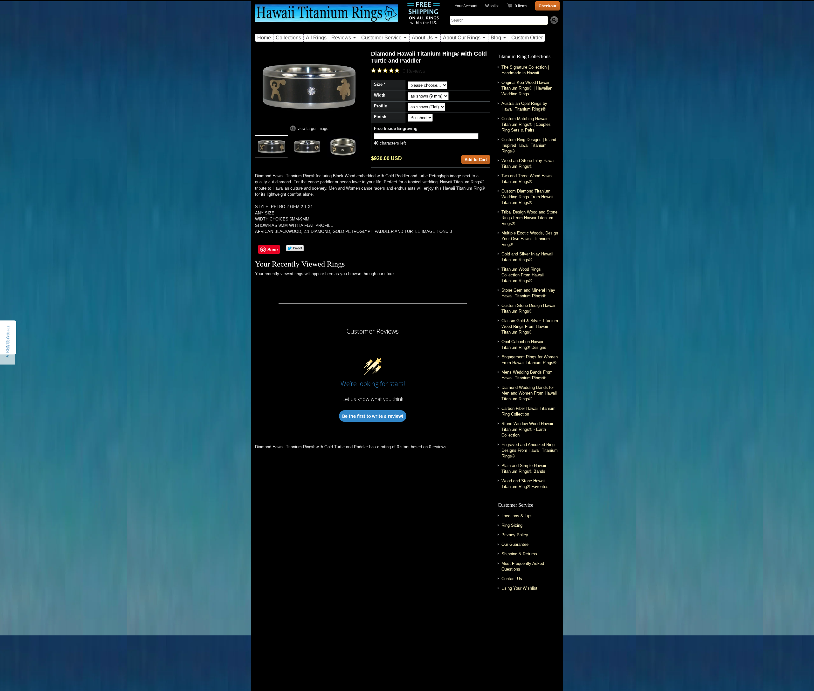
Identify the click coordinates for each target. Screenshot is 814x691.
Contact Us (511, 578)
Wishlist (492, 6)
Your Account (466, 6)
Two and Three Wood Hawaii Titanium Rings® (527, 178)
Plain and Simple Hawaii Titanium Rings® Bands (523, 468)
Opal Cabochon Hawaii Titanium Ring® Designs (523, 344)
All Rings (316, 37)
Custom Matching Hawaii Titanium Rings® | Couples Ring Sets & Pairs (526, 124)
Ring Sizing (511, 525)
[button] (7, 346)
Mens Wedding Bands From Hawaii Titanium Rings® (527, 375)
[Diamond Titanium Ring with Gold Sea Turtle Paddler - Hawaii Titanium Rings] (342, 146)
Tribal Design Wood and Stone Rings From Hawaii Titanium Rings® (529, 218)
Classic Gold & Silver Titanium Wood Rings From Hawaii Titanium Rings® (529, 326)
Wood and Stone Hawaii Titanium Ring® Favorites (524, 483)
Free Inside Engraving (395, 128)
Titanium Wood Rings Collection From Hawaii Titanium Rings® (522, 275)
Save (272, 249)
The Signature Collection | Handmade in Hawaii (525, 70)
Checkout (547, 6)
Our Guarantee (514, 544)
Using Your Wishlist (519, 588)
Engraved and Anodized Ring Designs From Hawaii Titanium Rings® (529, 450)
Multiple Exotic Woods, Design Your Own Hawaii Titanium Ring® (529, 239)
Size (378, 84)
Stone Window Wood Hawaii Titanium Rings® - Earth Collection (527, 429)
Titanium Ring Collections (524, 56)
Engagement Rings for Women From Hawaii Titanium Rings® (529, 360)
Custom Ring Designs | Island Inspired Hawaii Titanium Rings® (528, 145)
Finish (380, 116)
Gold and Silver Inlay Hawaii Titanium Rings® (527, 257)
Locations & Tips (517, 515)
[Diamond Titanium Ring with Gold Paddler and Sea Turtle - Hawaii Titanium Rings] (271, 146)
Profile (380, 106)
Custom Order (527, 37)
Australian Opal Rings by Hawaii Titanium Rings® (524, 106)
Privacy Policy (514, 534)
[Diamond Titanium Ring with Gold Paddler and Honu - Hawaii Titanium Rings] (307, 146)
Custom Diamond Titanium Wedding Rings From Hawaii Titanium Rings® (527, 197)
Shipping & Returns (519, 554)
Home (264, 37)
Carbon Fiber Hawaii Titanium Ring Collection (528, 411)
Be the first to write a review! (372, 416)
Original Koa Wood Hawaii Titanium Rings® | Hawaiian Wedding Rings (526, 88)
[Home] (326, 17)
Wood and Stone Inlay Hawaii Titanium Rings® (528, 163)
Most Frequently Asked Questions (522, 566)
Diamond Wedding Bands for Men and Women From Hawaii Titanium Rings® (529, 393)
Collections (288, 37)
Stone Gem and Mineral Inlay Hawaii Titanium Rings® (528, 293)
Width (379, 95)
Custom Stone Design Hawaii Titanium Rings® (528, 308)
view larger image (313, 128)
